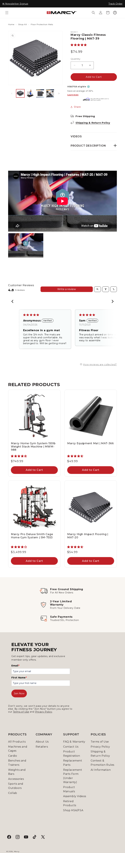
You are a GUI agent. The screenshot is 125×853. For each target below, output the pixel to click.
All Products (17, 741)
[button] (6, 12)
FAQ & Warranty (74, 741)
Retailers (42, 746)
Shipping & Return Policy (93, 122)
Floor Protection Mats (42, 24)
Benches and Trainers (17, 762)
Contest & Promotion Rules (102, 762)
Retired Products (69, 803)
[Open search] (97, 289)
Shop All (22, 24)
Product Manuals (69, 789)
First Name (19, 677)
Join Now (19, 693)
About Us (42, 741)
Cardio (12, 755)
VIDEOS (76, 136)
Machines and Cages (17, 748)
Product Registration (71, 753)
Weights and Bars (17, 772)
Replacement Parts (72, 762)
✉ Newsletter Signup (15, 3)
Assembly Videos (74, 796)
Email (15, 665)
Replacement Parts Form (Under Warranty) (72, 776)
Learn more (72, 95)
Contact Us (70, 746)
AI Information (101, 769)
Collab (12, 793)
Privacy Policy (43, 711)
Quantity (75, 58)
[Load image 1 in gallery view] (20, 93)
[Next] (112, 302)
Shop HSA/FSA (73, 810)
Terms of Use (21, 711)
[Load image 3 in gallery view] (40, 93)
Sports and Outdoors (15, 786)
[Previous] (13, 302)
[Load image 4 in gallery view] (50, 93)
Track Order (115, 3)
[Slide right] (58, 93)
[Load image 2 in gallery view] (30, 93)
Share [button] (77, 106)
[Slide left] (11, 93)
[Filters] (105, 289)
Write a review (66, 289)
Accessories (16, 778)
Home (11, 24)
